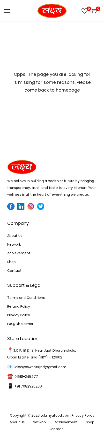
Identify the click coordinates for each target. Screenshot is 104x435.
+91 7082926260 (28, 386)
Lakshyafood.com (56, 415)
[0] (84, 11)
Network (14, 244)
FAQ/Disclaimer (20, 323)
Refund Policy (18, 306)
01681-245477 (26, 376)
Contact (14, 270)
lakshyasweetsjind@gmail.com (40, 367)
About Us (14, 235)
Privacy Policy (18, 315)
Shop (11, 261)
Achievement (18, 253)
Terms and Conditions (26, 297)
